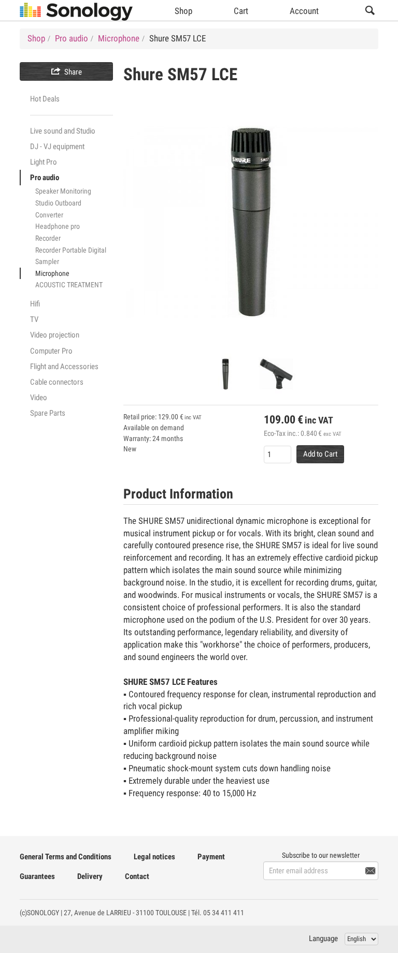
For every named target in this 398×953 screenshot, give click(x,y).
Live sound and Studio (62, 131)
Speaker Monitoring (63, 191)
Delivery (90, 876)
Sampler (47, 261)
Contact (137, 876)
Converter (49, 215)
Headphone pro (57, 226)
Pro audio (44, 177)
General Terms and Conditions (65, 856)
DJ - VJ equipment (57, 146)
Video (38, 397)
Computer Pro (51, 351)
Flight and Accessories (64, 366)
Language (323, 938)
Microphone (52, 273)
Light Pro (43, 162)
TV (34, 319)
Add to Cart (320, 454)
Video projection (54, 335)
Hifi (35, 304)
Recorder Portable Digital (70, 250)
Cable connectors (56, 382)
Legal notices (154, 856)
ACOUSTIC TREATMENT (69, 285)
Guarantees (37, 876)
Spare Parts (47, 413)
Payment (211, 856)
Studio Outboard (58, 203)
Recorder (48, 238)
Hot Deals (45, 99)
